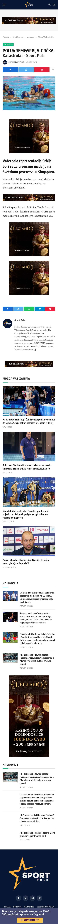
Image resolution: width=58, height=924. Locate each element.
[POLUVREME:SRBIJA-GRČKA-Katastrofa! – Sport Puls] (29, 93)
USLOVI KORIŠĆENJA (45, 907)
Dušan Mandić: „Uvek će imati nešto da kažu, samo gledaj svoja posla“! (26, 561)
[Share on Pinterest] (42, 69)
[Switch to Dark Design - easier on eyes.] (49, 5)
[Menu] (4, 5)
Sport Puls (19, 62)
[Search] (53, 5)
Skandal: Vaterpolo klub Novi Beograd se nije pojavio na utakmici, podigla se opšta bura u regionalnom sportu (26, 514)
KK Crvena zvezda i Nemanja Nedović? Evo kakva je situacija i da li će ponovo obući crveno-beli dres (37, 818)
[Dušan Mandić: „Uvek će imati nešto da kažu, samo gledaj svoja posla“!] (29, 541)
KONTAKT (17, 907)
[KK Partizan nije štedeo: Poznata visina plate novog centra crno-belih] (10, 836)
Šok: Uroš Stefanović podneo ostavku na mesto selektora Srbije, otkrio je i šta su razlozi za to (27, 467)
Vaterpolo (8, 44)
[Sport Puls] (29, 4)
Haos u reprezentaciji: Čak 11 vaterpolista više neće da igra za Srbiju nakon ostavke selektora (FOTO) (29, 421)
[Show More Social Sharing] (52, 69)
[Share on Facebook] (10, 69)
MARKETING (29, 907)
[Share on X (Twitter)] (26, 69)
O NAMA (7, 907)
